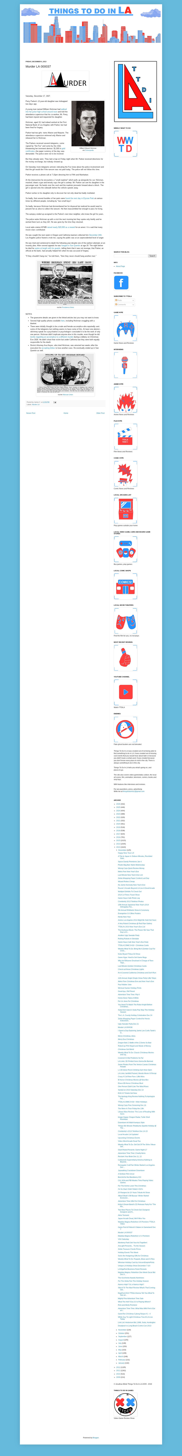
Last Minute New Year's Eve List (130, 875)
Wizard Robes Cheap (126, 882)
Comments (121, 305)
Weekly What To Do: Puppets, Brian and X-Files (136, 1259)
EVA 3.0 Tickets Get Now (127, 1093)
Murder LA (35, 404)
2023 (118, 814)
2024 (118, 811)
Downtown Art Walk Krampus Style (131, 1123)
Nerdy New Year (124, 917)
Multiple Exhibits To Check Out (129, 892)
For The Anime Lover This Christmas (132, 1186)
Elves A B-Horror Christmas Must (130, 1083)
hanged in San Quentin (70, 245)
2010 (118, 1374)
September (122, 1337)
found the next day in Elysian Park (79, 198)
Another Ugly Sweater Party (128, 935)
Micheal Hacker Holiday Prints (129, 988)
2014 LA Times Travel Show (129, 895)
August (121, 1340)
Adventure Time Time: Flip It (128, 995)
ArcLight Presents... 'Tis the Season (131, 1246)
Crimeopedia (89, 150)
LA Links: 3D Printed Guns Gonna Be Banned (135, 1061)
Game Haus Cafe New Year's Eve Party (133, 942)
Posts (119, 300)
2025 (118, 807)
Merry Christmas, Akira (126, 1036)
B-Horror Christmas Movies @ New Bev (133, 1080)
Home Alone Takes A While (128, 998)
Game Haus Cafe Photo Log (129, 898)
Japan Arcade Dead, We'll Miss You (131, 1218)
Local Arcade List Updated (128, 1134)
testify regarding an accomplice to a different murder (51, 337)
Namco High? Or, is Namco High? (131, 1284)
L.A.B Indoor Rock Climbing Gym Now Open (135, 1070)
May (120, 1350)
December (122, 850)
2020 (118, 824)
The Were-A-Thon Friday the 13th (131, 1109)
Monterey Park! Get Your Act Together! (132, 1243)
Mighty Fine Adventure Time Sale (130, 1299)
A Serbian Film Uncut (126, 1174)
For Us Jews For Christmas (128, 1001)
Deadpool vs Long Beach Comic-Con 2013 (134, 1326)
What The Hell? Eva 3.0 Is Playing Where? (134, 1302)
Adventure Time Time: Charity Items (131, 1153)
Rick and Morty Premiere (127, 1305)
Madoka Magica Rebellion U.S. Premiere (134, 1236)
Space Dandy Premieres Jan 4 (130, 862)
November (122, 1330)
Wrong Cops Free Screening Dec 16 (132, 1105)
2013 (118, 847)
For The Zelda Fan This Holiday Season (133, 1281)
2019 (118, 827)
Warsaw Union (68, 394)
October (121, 1333)
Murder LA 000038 (125, 1027)
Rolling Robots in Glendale (128, 939)
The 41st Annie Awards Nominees (131, 1278)
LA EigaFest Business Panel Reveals (132, 1269)
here (63, 321)
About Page (120, 266)
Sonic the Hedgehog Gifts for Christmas (133, 1256)
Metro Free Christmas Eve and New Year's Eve (136, 981)
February (122, 1360)
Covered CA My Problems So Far (130, 1058)
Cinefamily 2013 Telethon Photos (131, 902)
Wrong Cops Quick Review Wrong (131, 868)
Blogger (96, 1438)
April (120, 1353)
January (121, 1363)
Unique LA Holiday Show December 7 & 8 (134, 1266)
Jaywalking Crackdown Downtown (131, 1171)
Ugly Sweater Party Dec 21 (128, 1024)
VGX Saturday (123, 1239)
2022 (118, 817)
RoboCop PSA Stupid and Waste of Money (134, 1046)
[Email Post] (55, 402)
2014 (118, 844)
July (120, 1343)
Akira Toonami (123, 1215)
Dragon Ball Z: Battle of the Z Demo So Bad (134, 1043)
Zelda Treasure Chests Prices (129, 1249)
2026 (118, 804)
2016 (118, 837)
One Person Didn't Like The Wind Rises (133, 1087)
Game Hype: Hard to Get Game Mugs (132, 957)
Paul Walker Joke (125, 985)
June (120, 1346)
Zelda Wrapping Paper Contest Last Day (133, 878)
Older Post (100, 413)
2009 (118, 1377)
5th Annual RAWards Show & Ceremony (133, 910)
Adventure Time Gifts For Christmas (131, 1201)
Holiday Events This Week (128, 1253)
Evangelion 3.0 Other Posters (129, 913)
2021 (118, 821)
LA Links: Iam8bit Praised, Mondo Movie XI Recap (137, 1073)
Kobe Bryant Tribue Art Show (129, 954)
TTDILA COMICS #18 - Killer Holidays (132, 1102)
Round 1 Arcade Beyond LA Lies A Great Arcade (136, 888)
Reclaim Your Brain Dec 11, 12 (130, 1156)
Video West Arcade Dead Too (129, 1141)
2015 (118, 841)
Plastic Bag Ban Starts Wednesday (131, 865)
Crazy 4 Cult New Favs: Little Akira (131, 1077)
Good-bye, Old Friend (126, 991)
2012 (118, 1367)
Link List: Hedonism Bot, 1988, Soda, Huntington (136, 1322)
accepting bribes (48, 348)
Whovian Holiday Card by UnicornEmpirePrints (136, 1262)
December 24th (95, 235)
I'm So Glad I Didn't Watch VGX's (130, 1189)
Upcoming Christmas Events (129, 1138)
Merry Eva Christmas (126, 1039)
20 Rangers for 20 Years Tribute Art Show (134, 1193)
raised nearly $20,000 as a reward (61, 227)
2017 (118, 834)
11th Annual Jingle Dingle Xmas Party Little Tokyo (137, 978)
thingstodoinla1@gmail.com (133, 791)
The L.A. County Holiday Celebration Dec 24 (135, 1015)
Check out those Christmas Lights (131, 969)
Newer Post (30, 413)
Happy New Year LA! (126, 853)
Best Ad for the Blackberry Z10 (129, 1177)
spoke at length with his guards (47, 248)
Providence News (68, 307)
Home (66, 413)
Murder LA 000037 (125, 1233)
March (121, 1357)
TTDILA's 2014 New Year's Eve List (131, 927)
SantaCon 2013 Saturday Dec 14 (131, 1090)
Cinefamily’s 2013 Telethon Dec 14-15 (133, 1131)
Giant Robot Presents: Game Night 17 (132, 1150)
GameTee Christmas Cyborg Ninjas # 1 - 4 (134, 1314)
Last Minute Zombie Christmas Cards (132, 966)
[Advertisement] (77, 49)
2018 (118, 831)
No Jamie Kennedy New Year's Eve (131, 885)
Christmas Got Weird (126, 1049)
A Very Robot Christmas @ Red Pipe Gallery (135, 924)
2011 (118, 1371)
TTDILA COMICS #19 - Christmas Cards (133, 945)
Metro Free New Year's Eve (128, 872)
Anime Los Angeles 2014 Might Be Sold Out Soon (137, 920)
